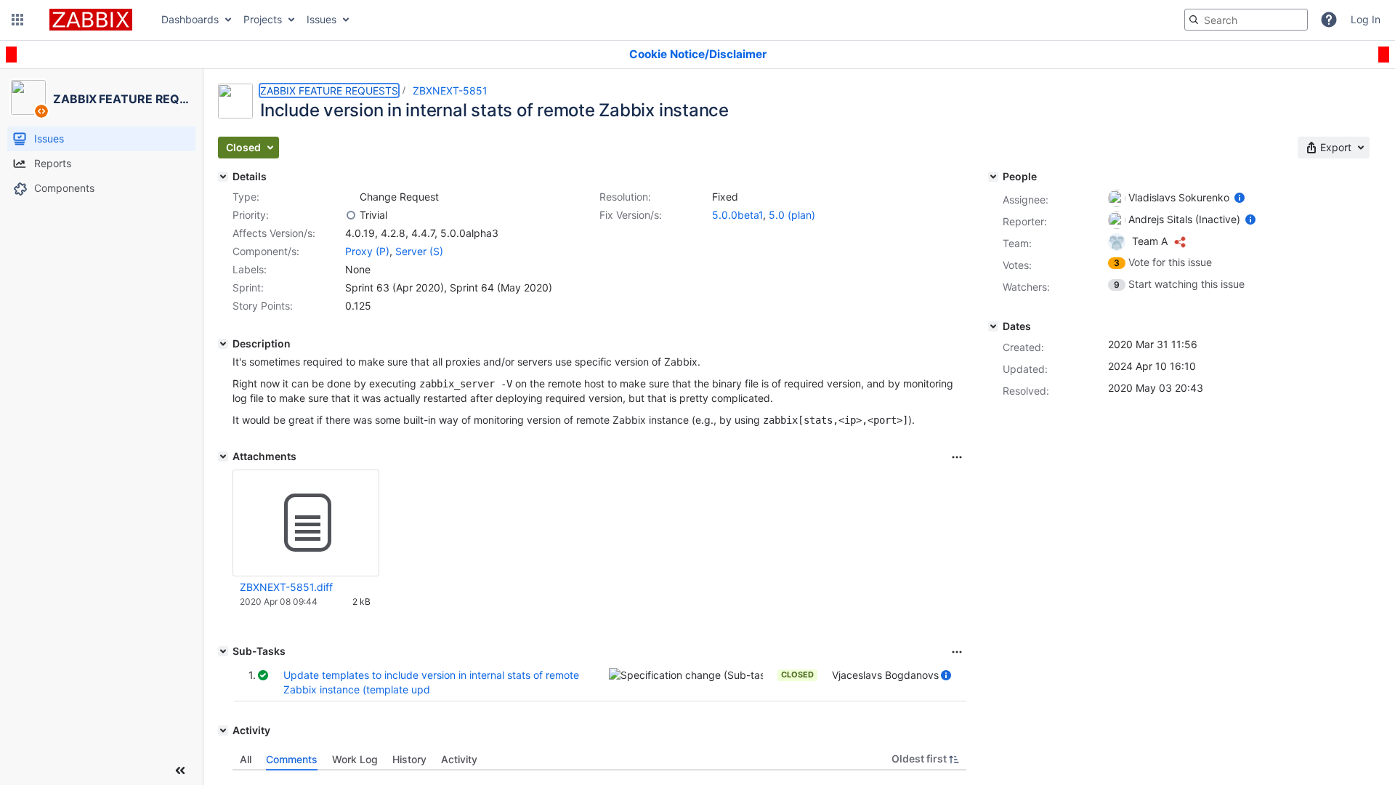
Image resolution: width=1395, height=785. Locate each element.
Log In (1365, 19)
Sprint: (248, 287)
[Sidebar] (180, 770)
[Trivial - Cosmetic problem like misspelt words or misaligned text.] (351, 215)
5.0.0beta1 (737, 215)
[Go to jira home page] (91, 19)
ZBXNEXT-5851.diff (286, 587)
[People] (993, 177)
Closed (797, 674)
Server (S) (419, 251)
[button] (17, 19)
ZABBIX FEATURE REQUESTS (329, 90)
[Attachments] (223, 456)
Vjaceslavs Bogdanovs (885, 675)
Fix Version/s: (630, 215)
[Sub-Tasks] (223, 651)
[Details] (223, 177)
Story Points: (262, 305)
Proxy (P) (367, 251)
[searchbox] (1246, 19)
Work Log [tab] (355, 759)
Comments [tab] (292, 759)
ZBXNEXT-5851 (450, 90)
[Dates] (993, 326)
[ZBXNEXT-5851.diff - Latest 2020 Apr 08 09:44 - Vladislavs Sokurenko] (306, 523)
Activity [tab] (459, 759)
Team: (1017, 243)
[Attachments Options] (956, 457)
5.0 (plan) (792, 215)
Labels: (249, 269)
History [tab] (409, 759)
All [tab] (245, 759)
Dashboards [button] (190, 19)
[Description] (223, 344)
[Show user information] (946, 675)
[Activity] (223, 730)
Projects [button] (262, 19)
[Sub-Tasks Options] (956, 652)
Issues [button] (321, 19)
